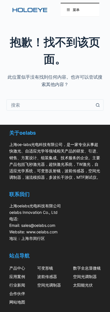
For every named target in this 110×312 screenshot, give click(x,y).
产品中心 (17, 268)
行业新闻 (17, 285)
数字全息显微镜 (87, 268)
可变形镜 (45, 268)
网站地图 (17, 302)
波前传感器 (47, 276)
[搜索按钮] (98, 105)
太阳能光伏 (83, 285)
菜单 (76, 10)
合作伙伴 (17, 293)
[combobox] (49, 105)
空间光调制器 (49, 285)
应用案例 (17, 276)
